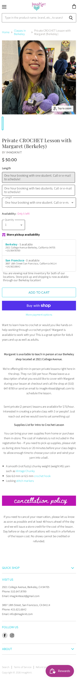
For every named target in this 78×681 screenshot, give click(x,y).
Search (5, 667)
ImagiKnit (14, 152)
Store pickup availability (23, 235)
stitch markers (25, 481)
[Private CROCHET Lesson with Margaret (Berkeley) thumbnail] (2, 123)
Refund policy (43, 667)
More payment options (39, 314)
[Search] (71, 17)
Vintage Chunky (25, 471)
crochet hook (42, 476)
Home (6, 32)
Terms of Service (22, 667)
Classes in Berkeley (20, 32)
